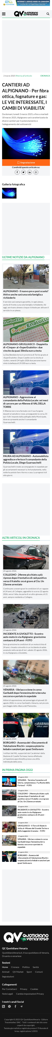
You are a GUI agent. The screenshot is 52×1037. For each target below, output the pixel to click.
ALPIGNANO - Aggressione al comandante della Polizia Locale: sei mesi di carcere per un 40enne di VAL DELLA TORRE (25, 402)
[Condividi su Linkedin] (29, 172)
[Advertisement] (26, 46)
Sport (29, 971)
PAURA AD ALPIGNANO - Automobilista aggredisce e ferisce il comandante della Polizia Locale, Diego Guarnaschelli (25, 459)
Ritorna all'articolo (24, 76)
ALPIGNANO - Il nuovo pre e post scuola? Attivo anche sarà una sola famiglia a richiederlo (25, 294)
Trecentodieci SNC (13, 1022)
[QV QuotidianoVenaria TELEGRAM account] (21, 1006)
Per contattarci (9, 989)
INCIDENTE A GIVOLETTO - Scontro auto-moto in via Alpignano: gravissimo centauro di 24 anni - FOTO (24, 637)
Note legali (7, 993)
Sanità (36, 967)
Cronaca (45, 76)
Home (5, 967)
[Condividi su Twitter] (23, 172)
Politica (26, 967)
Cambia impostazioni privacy (30, 993)
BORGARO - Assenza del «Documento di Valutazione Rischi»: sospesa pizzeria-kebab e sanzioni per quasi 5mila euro (25, 746)
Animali (5, 971)
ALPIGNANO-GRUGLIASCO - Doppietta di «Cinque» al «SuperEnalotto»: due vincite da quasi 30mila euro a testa (25, 347)
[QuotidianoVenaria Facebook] (15, 1006)
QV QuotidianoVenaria (30, 1019)
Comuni (39, 971)
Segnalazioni (8, 976)
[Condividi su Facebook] (17, 172)
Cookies (34, 989)
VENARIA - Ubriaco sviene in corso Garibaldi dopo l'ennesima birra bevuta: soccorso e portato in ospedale (24, 693)
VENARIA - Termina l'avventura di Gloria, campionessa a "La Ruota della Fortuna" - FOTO (34, 782)
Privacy (23, 989)
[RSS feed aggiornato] (3, 1006)
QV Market (18, 971)
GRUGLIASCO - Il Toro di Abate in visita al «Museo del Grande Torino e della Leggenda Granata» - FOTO (33, 828)
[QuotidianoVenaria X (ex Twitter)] (9, 1006)
